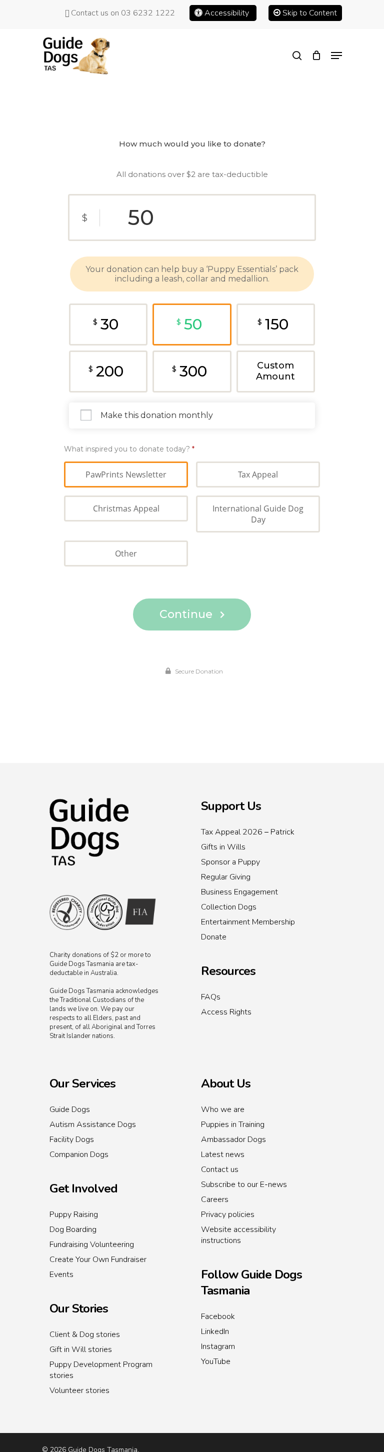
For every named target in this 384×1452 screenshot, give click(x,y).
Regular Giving (225, 877)
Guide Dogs (70, 1109)
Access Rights (226, 1012)
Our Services (83, 1084)
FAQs (210, 997)
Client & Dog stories (85, 1334)
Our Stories (79, 1308)
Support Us (231, 806)
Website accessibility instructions (238, 1235)
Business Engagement (239, 892)
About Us (225, 1084)
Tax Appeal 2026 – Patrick (247, 832)
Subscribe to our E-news (244, 1184)
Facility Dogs (72, 1139)
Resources (228, 971)
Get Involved (84, 1188)
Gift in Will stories (81, 1349)
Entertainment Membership (248, 922)
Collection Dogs (228, 907)
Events (62, 1274)
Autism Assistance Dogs (93, 1124)
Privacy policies (227, 1214)
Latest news (222, 1154)
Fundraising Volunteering (92, 1244)
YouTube (215, 1361)
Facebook (218, 1316)
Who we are (222, 1109)
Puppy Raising (74, 1214)
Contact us (219, 1169)
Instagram (218, 1346)
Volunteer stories (80, 1390)
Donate (213, 937)
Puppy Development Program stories (101, 1370)
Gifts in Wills (223, 847)
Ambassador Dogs (233, 1139)
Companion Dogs (79, 1154)
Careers (214, 1199)
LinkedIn (215, 1331)
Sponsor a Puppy (230, 862)
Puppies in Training (232, 1124)
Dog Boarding (73, 1229)
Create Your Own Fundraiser (98, 1259)
